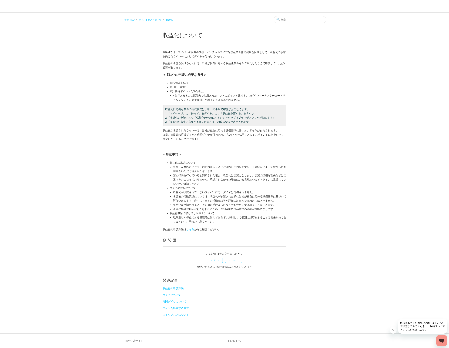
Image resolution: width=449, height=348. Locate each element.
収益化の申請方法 (173, 288)
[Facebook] (164, 240)
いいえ (235, 260)
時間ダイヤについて (174, 301)
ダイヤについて (172, 294)
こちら (190, 229)
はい (216, 260)
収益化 (169, 19)
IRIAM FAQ (129, 19)
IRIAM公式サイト (133, 340)
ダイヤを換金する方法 (176, 308)
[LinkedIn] (174, 240)
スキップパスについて (176, 314)
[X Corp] (169, 240)
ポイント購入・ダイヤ (150, 19)
